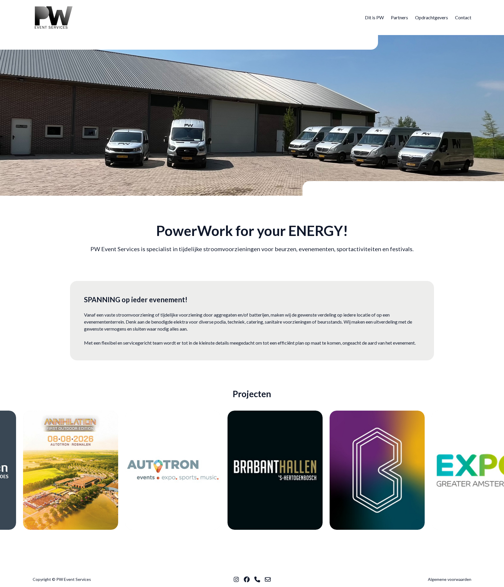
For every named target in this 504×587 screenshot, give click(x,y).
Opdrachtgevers (431, 17)
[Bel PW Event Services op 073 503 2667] (257, 579)
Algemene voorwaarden (449, 579)
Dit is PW (374, 17)
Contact (463, 17)
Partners (399, 17)
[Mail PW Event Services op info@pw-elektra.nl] (268, 579)
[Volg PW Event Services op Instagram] (236, 579)
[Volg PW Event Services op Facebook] (247, 579)
